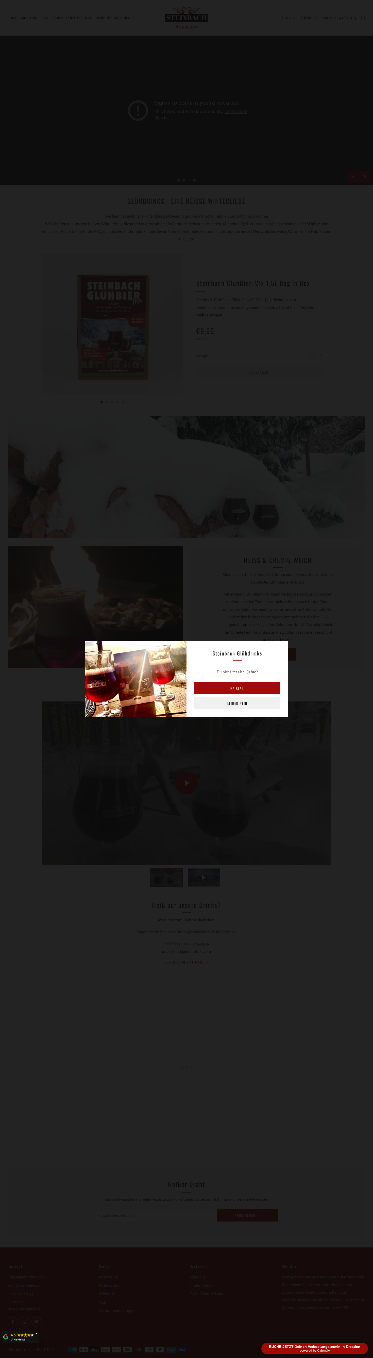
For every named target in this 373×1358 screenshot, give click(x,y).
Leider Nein (237, 703)
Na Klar (237, 688)
